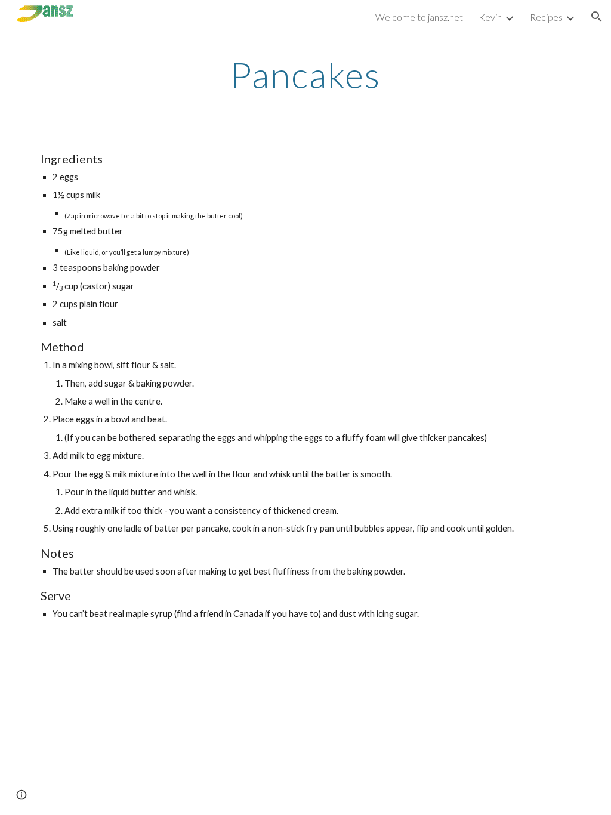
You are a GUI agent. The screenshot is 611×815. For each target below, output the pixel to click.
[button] (596, 16)
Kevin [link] (490, 17)
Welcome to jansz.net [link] (419, 17)
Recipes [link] (546, 17)
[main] (306, 74)
